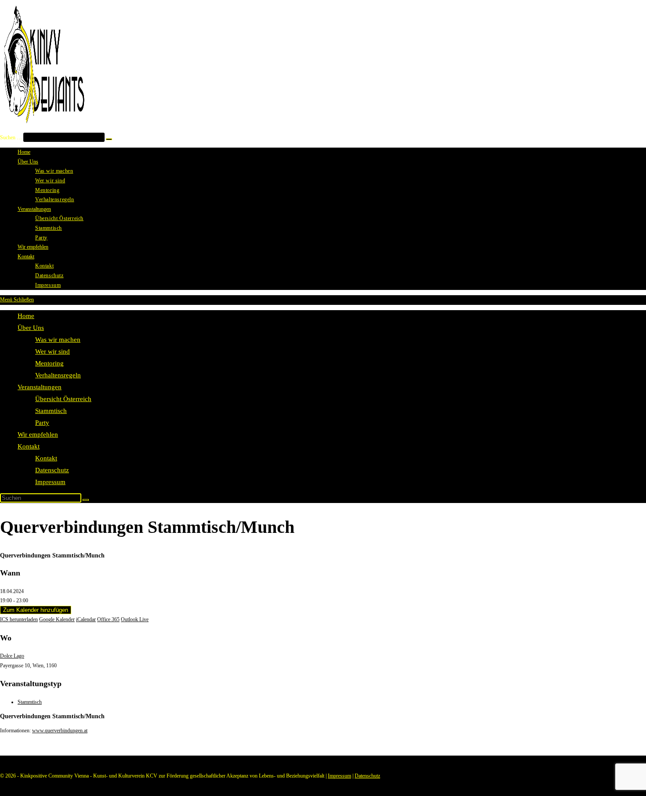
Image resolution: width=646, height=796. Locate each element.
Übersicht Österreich (63, 398)
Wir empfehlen (38, 434)
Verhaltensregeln (58, 375)
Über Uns (31, 327)
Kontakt (29, 446)
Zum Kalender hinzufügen (35, 610)
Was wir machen (57, 339)
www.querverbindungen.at (59, 730)
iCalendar (86, 619)
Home (26, 315)
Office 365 (108, 619)
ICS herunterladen (19, 619)
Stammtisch (51, 410)
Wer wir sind (52, 351)
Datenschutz (52, 470)
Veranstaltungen (40, 387)
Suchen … (11, 137)
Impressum (50, 481)
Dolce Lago (12, 656)
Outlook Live (135, 619)
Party (42, 422)
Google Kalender (57, 619)
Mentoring (49, 363)
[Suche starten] (86, 500)
